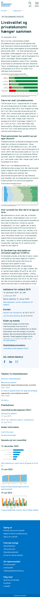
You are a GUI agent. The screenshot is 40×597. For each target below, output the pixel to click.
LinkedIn (6, 586)
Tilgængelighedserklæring (13, 571)
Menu (37, 6)
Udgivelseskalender (11, 552)
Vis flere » (5, 400)
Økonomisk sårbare (18, 384)
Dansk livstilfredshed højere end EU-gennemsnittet (15, 488)
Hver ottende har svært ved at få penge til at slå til (19, 464)
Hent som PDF (10, 296)
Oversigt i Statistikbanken (11, 379)
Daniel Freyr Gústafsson (12, 313)
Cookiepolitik (8, 568)
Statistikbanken (9, 546)
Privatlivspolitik (9, 564)
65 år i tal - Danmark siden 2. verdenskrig (17, 420)
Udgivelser (17, 11)
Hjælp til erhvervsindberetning (15, 534)
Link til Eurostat (7, 432)
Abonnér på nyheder (11, 580)
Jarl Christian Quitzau (11, 316)
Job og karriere (9, 549)
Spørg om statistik (10, 537)
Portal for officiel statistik (13, 555)
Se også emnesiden (8, 435)
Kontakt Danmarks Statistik (13, 530)
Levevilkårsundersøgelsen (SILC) (16, 348)
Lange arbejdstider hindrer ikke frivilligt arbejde (19, 510)
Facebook (7, 583)
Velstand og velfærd (8, 413)
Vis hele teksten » (10, 340)
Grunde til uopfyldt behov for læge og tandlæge (19, 393)
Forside (4, 11)
